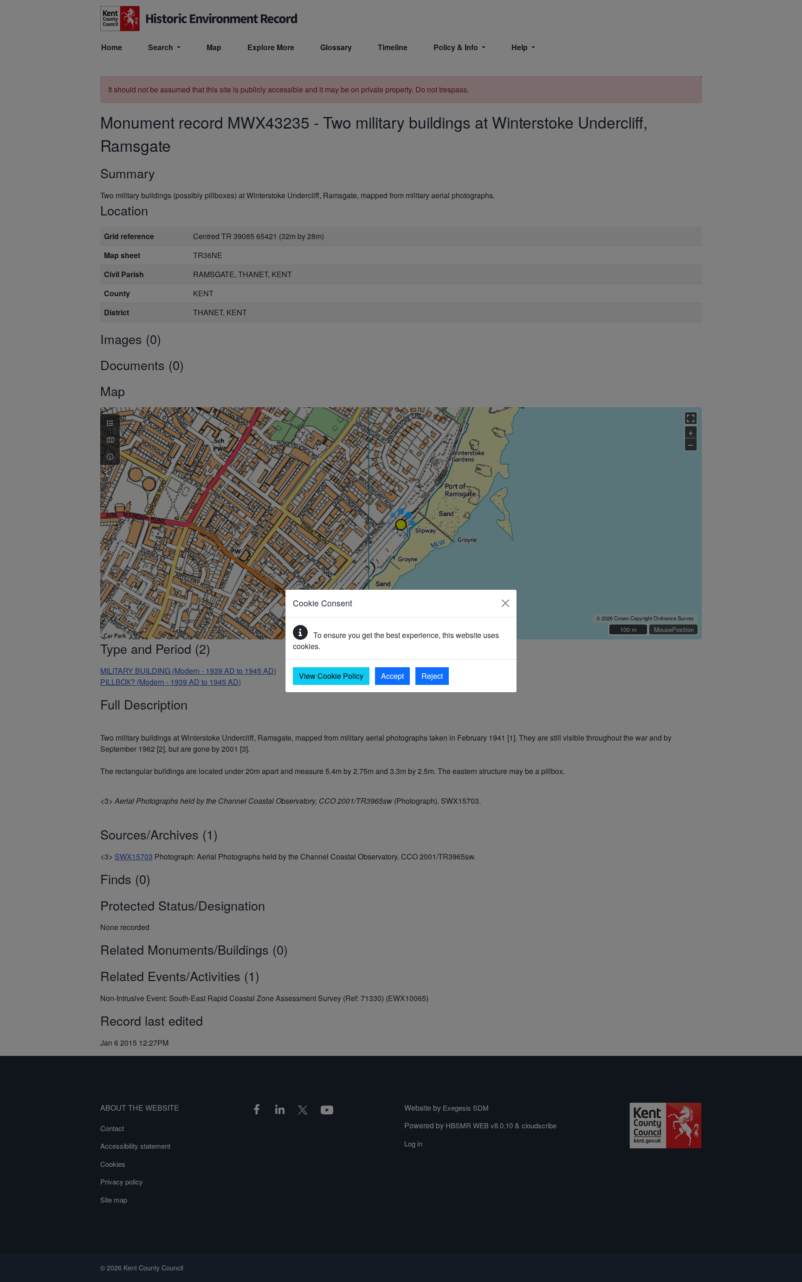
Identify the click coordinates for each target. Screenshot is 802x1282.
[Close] (505, 603)
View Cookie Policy (331, 675)
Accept (392, 675)
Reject (432, 675)
